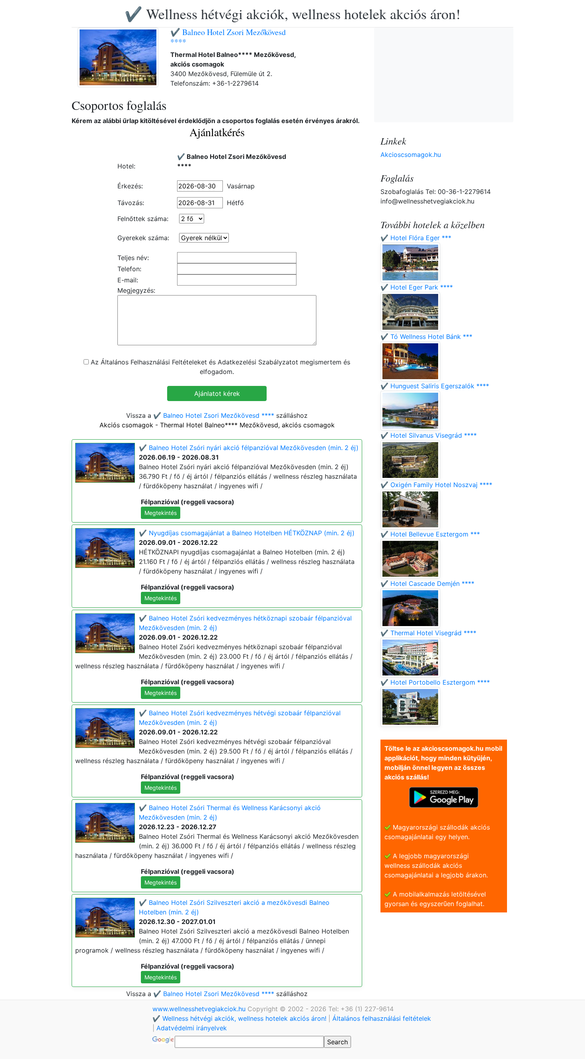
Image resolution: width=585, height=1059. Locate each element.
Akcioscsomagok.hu (410, 155)
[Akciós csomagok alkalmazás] (444, 797)
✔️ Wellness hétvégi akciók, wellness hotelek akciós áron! (292, 13)
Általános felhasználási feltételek (381, 1018)
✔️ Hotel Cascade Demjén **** (427, 583)
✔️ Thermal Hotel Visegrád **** (428, 633)
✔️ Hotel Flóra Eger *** (415, 238)
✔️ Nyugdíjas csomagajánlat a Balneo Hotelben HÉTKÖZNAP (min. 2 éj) (247, 533)
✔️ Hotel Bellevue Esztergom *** (430, 534)
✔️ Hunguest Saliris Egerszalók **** (434, 386)
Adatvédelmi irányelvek (191, 1028)
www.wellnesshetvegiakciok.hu (200, 1009)
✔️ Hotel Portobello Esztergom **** (435, 682)
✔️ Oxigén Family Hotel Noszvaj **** (436, 485)
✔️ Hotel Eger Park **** (416, 287)
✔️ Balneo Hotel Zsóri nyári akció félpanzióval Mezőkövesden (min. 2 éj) (249, 448)
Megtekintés (160, 512)
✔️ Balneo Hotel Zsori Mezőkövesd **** (228, 37)
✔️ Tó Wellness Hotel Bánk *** (426, 337)
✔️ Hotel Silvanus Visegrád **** (428, 435)
